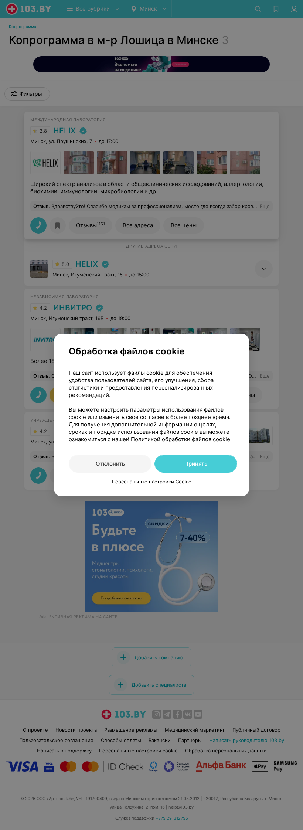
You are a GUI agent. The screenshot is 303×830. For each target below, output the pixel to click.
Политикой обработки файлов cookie (180, 439)
